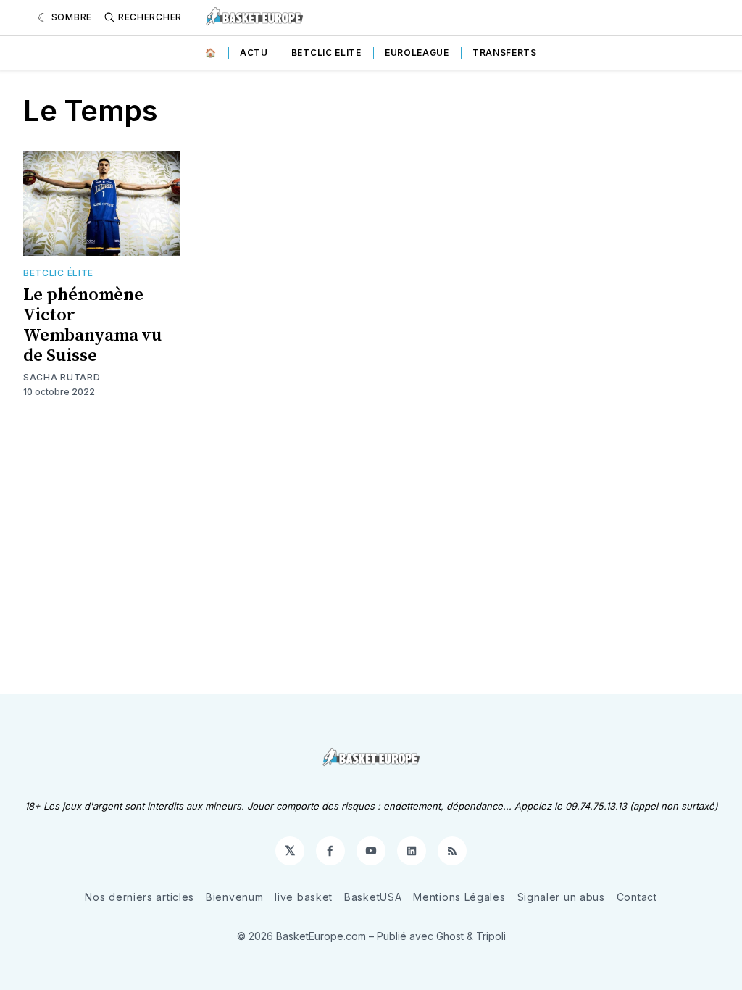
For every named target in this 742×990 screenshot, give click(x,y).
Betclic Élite (58, 272)
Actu (254, 52)
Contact (637, 897)
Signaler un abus (561, 897)
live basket (304, 897)
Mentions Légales (459, 897)
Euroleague (417, 52)
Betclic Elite (326, 52)
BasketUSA (372, 897)
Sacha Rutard (61, 377)
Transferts (504, 52)
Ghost (450, 936)
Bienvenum (234, 897)
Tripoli (491, 936)
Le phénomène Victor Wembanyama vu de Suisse (92, 325)
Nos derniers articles (139, 897)
